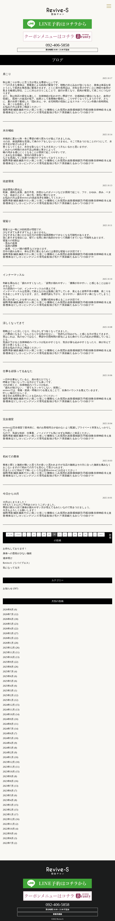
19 (49, 534)
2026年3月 (8, 633)
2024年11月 (9, 709)
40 (80, 534)
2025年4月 (8, 685)
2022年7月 (8, 843)
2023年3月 (8, 805)
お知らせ (7, 588)
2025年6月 (8, 676)
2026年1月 (8, 643)
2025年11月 (9, 652)
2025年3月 (8, 690)
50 (85, 534)
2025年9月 (8, 662)
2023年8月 (8, 781)
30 (75, 534)
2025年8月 (8, 666)
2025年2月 (8, 695)
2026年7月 (8, 614)
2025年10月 (9, 657)
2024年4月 (8, 743)
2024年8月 (8, 724)
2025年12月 (9, 647)
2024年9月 (8, 719)
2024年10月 (9, 714)
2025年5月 (8, 681)
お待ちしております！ (15, 548)
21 (59, 534)
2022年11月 (9, 824)
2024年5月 (8, 738)
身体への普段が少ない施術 (17, 553)
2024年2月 (8, 752)
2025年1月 (8, 700)
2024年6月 (8, 733)
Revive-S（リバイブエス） (17, 563)
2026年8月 (8, 609)
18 (44, 534)
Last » (101, 534)
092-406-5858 (57, 45)
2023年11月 (9, 767)
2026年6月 (8, 619)
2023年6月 (8, 790)
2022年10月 (9, 828)
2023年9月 (8, 776)
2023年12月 (9, 762)
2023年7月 (8, 786)
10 (34, 534)
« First (18, 534)
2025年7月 (8, 671)
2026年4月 (8, 628)
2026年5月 (8, 624)
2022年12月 (9, 819)
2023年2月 (8, 809)
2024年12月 (9, 705)
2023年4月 (8, 800)
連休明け (7, 558)
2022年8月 (8, 838)
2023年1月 (8, 814)
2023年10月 (9, 771)
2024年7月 (8, 728)
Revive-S (60, 919)
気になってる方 (11, 567)
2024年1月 (8, 757)
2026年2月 (8, 638)
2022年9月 (8, 833)
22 (65, 534)
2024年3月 (8, 747)
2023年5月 (8, 795)
